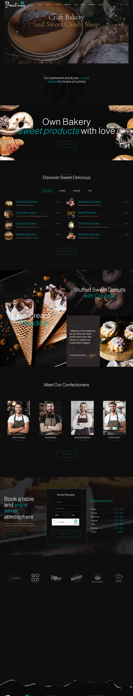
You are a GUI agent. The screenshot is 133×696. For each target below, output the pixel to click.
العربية (100, 4)
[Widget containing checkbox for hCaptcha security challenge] (65, 522)
